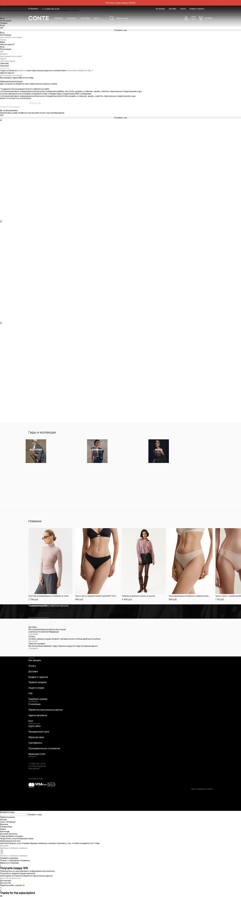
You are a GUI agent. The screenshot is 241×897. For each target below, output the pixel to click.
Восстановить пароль (9, 78)
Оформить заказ (26, 838)
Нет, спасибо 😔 (18, 885)
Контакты (32, 756)
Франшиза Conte (36, 754)
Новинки (58, 18)
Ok (1, 896)
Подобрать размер (37, 698)
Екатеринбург (6, 826)
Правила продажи (37, 682)
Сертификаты (35, 742)
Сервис (31, 657)
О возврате (33, 648)
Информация (34, 723)
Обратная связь (36, 737)
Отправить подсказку (9, 858)
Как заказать (160, 9)
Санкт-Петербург (8, 822)
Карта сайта (34, 726)
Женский (4, 63)
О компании (34, 704)
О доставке (33, 634)
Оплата (183, 9)
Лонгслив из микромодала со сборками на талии (48, 596)
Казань (3, 829)
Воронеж (4, 824)
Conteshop (33, 701)
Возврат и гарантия (197, 9)
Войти (2, 42)
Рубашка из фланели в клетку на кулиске (138, 596)
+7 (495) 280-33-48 (51, 9)
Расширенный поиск (38, 731)
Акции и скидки (36, 687)
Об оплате (33, 641)
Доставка (172, 9)
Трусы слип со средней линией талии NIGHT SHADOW (96, 596)
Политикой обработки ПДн (79, 70)
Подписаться (5, 885)
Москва (3, 819)
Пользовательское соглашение (44, 748)
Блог (30, 720)
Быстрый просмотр (46, 532)
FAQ (30, 693)
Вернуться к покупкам (9, 863)
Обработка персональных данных (45, 709)
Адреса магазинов (37, 715)
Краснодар (5, 831)
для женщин (33, 610)
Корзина (208, 18)
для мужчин (44, 610)
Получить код (35, 103)
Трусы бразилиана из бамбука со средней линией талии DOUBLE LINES (190, 596)
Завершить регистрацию (10, 107)
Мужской (4, 66)
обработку (21, 70)
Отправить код (120, 30)
